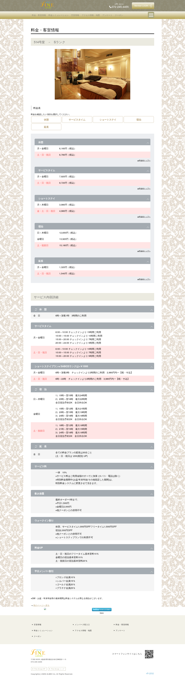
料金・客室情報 (39, 15)
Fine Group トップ (57, 669)
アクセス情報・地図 (91, 15)
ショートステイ (108, 119)
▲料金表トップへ (143, 160)
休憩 (46, 119)
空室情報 (75, 15)
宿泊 (138, 119)
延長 (46, 127)
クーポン (119, 15)
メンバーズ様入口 (82, 624)
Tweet (102, 613)
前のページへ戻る (41, 605)
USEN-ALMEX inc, (48, 674)
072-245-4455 (36, 662)
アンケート (107, 15)
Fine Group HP (39, 669)
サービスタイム (77, 119)
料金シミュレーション (58, 15)
